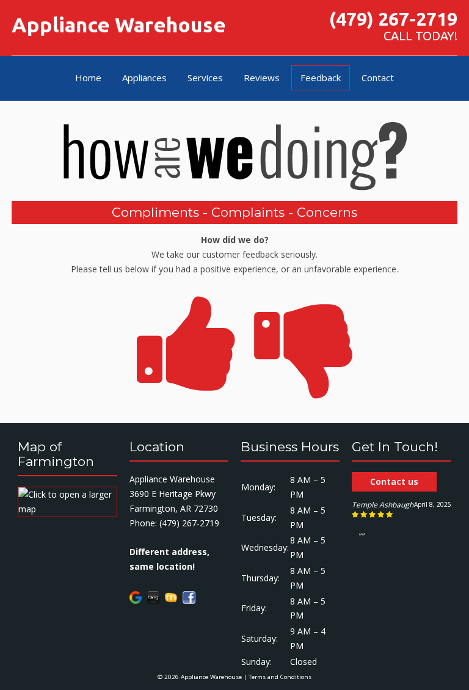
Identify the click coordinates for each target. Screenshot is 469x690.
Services (205, 77)
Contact (378, 77)
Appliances (144, 77)
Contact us (394, 481)
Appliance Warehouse (119, 24)
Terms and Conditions (280, 677)
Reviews (262, 77)
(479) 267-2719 (393, 19)
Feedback (320, 77)
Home (88, 77)
